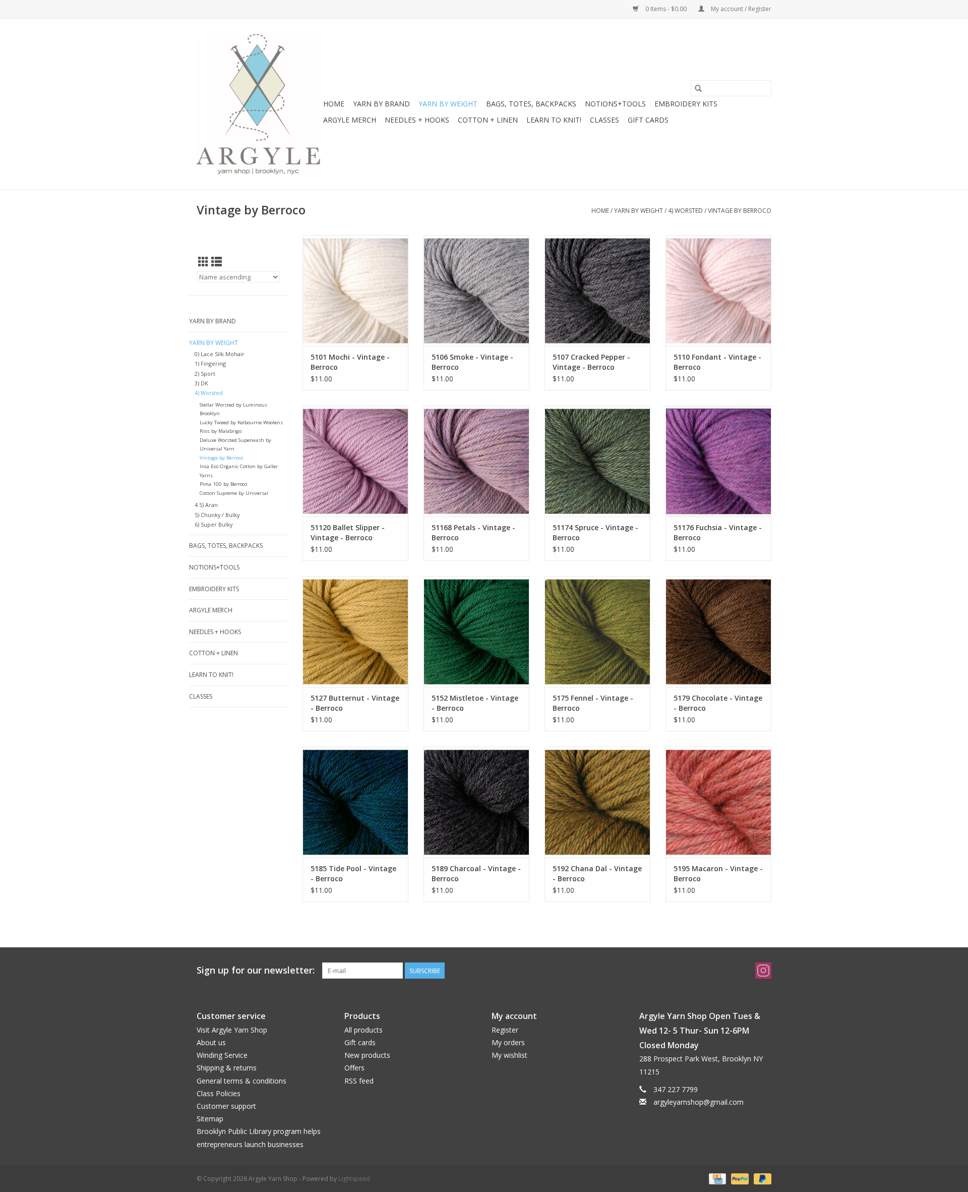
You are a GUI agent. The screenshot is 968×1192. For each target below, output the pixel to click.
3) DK (201, 383)
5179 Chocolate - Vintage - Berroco (718, 703)
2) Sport (205, 373)
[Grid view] (203, 262)
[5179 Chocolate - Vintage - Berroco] (718, 631)
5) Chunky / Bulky (217, 515)
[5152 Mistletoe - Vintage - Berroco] (476, 631)
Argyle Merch (349, 120)
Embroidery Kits (685, 103)
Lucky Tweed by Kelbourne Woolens (241, 422)
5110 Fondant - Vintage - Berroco (717, 362)
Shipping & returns (227, 1067)
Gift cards (648, 120)
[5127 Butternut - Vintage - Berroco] (355, 631)
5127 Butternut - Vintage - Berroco (355, 703)
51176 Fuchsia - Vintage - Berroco (718, 532)
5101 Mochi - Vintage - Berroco (350, 362)
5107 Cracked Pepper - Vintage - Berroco (591, 362)
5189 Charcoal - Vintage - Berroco (476, 873)
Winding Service (222, 1055)
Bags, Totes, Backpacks (531, 103)
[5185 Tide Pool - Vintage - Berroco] (355, 802)
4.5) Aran (206, 504)
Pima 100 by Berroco (223, 484)
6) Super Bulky (213, 524)
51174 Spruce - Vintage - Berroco (595, 532)
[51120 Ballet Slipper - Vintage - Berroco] (355, 461)
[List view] (216, 262)
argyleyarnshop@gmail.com (698, 1102)
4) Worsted (685, 210)
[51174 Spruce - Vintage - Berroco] (597, 461)
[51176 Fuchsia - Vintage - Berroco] (718, 461)
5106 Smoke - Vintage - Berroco (472, 362)
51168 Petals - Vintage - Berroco (473, 532)
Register (505, 1030)
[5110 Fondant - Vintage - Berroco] (718, 290)
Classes (604, 120)
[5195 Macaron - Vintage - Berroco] (718, 802)
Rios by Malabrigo (220, 431)
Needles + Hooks (417, 120)
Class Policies (218, 1093)
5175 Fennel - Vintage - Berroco (593, 703)
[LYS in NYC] (258, 104)
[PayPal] (739, 1178)
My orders (508, 1042)
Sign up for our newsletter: (256, 970)
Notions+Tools (615, 103)
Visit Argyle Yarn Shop (232, 1030)
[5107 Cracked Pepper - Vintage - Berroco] (597, 290)
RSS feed (359, 1081)
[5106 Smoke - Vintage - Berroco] (476, 290)
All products (363, 1030)
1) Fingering (210, 363)
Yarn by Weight (447, 103)
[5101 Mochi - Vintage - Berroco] (355, 290)
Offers (354, 1067)
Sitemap (210, 1118)
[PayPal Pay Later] (760, 1178)
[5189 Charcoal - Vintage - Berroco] (476, 802)
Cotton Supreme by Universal (234, 493)
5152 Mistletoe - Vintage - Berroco (475, 703)
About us (211, 1042)
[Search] (698, 88)
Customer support (226, 1106)
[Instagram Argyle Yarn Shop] (763, 970)
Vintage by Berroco (739, 210)
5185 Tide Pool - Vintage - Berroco (353, 873)
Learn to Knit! (553, 120)
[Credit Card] (716, 1178)
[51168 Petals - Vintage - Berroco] (476, 461)
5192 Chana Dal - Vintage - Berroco (597, 873)
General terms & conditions (241, 1081)
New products (367, 1055)
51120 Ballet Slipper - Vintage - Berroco (348, 532)
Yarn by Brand (381, 103)
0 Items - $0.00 (666, 9)
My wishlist (509, 1055)
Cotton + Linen (488, 120)
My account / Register (740, 9)
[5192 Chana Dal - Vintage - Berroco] (597, 802)
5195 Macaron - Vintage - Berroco (718, 873)
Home (333, 103)
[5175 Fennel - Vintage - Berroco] (597, 631)
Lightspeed (354, 1178)
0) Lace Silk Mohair (220, 354)
